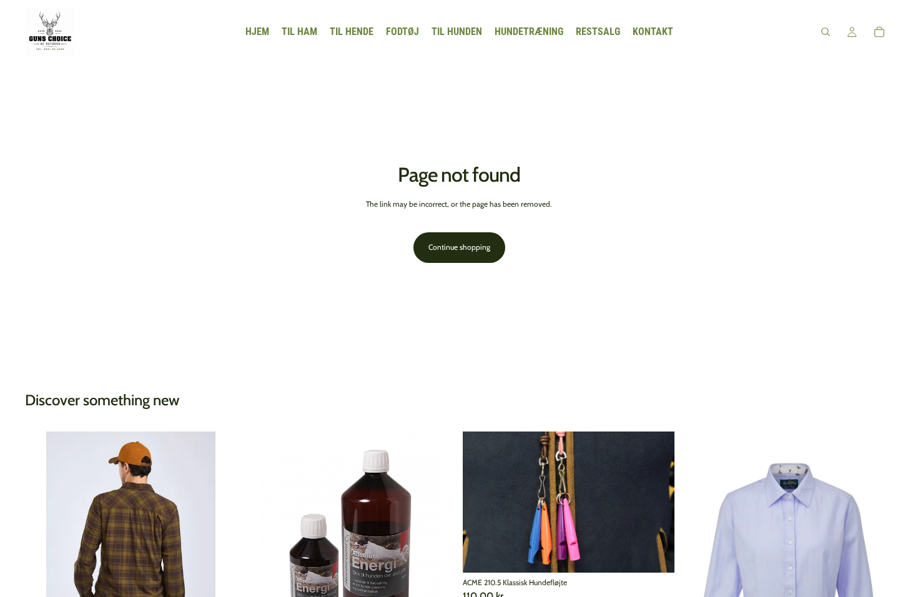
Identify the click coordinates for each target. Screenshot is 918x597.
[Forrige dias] (43, 537)
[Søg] (825, 32)
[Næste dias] (218, 537)
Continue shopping (459, 247)
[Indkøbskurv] (879, 32)
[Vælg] (655, 553)
